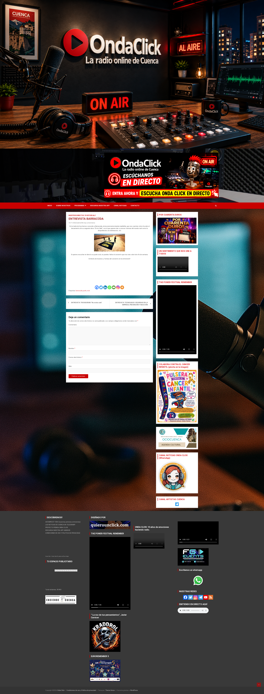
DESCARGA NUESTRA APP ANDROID (57, 530)
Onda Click (48, 556)
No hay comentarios (88, 223)
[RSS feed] (210, 597)
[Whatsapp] (109, 287)
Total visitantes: (51, 590)
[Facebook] (97, 287)
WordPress (134, 690)
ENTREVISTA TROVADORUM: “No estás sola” (86, 303)
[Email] (114, 287)
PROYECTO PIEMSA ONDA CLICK (56, 527)
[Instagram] (118, 287)
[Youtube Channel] (205, 597)
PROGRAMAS (79, 206)
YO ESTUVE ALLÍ (90, 215)
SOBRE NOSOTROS (63, 206)
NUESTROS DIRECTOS (76, 215)
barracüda (79, 290)
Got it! (255, 3)
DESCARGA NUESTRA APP (100, 206)
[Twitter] (101, 287)
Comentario (73, 325)
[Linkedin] (105, 287)
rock (88, 290)
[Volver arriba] (259, 685)
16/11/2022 (72, 223)
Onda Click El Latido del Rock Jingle (60, 556)
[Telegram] (177, 504)
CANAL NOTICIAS (120, 206)
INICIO (49, 206)
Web (70, 366)
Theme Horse (110, 690)
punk (84, 290)
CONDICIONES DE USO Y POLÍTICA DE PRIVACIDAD (62, 533)
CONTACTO (135, 206)
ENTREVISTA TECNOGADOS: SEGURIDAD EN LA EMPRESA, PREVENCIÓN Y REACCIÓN (131, 304)
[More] (122, 287)
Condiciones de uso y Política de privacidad (81, 690)
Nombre (72, 348)
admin (79, 223)
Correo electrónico (76, 357)
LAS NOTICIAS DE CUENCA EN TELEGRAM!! (60, 525)
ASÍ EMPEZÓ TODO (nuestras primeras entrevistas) (62, 522)
